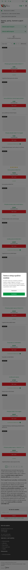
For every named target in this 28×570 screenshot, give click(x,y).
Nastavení (14, 290)
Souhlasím (14, 294)
